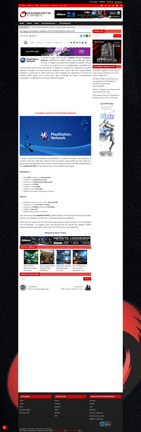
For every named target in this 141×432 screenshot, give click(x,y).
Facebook (57, 403)
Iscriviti (87, 279)
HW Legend (94, 2)
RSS (55, 416)
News (37, 23)
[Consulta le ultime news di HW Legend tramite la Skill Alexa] (105, 424)
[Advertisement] (55, 94)
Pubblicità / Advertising (96, 419)
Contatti (30, 5)
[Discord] (102, 5)
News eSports (44, 5)
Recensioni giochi (48, 23)
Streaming (54, 5)
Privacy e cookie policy (96, 413)
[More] (89, 36)
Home (22, 23)
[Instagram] (109, 5)
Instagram (57, 406)
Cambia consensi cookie (96, 416)
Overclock (118, 2)
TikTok (56, 410)
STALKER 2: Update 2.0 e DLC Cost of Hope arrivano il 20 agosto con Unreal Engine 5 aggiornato (106, 73)
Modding (110, 2)
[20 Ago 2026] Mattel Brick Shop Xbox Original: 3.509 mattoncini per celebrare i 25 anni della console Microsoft (54, 27)
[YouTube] (117, 5)
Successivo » (72, 288)
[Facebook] (105, 5)
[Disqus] (70, 318)
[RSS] (121, 5)
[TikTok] (113, 5)
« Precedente (38, 288)
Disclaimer (63, 5)
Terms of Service (72, 430)
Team (36, 5)
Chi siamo (22, 5)
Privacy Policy (58, 430)
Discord (56, 400)
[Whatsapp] (84, 36)
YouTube (57, 413)
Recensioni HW (65, 23)
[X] (87, 36)
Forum (29, 23)
